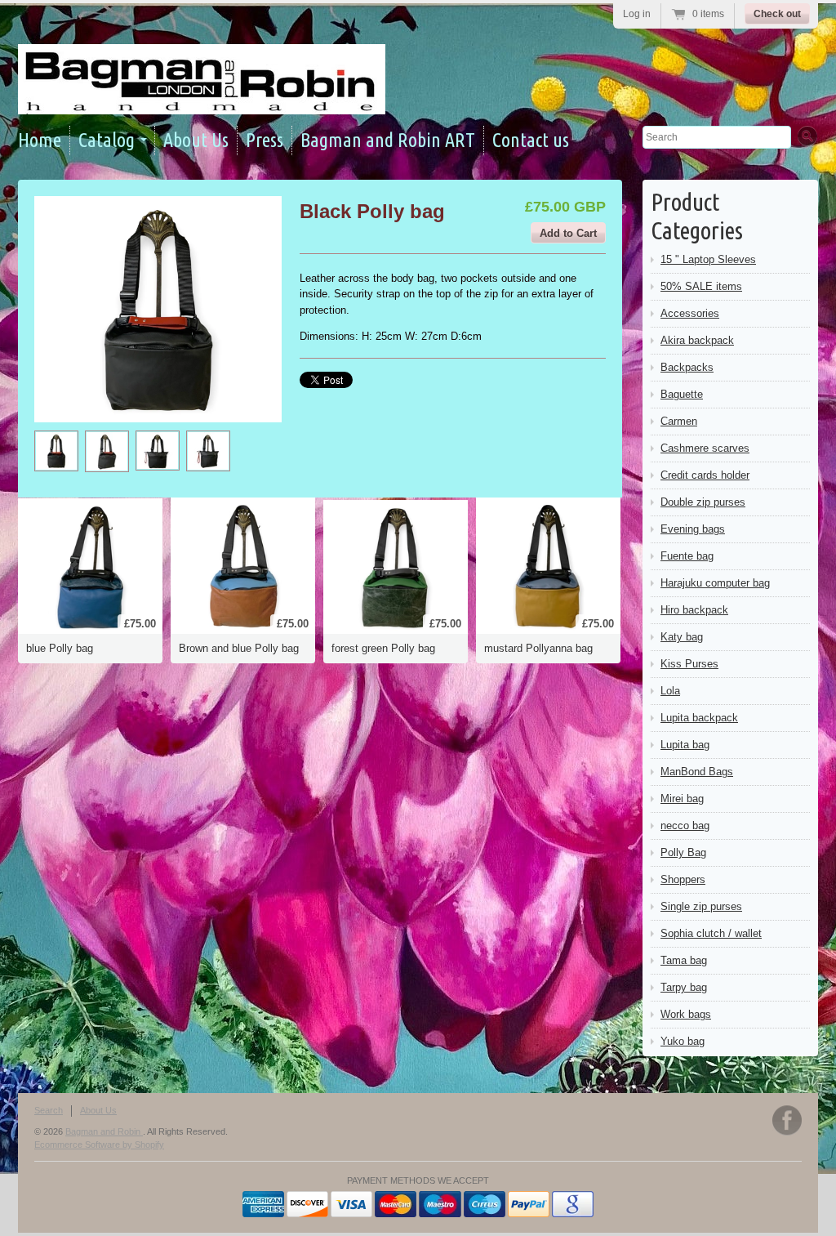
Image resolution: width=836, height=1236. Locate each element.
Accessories (689, 313)
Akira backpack (697, 340)
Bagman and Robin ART (387, 140)
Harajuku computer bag (715, 583)
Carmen (678, 421)
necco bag (684, 825)
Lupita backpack (699, 718)
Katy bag (681, 637)
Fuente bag (687, 556)
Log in (637, 14)
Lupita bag (684, 744)
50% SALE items (701, 286)
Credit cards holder (704, 475)
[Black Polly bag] (56, 451)
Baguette (681, 394)
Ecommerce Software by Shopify (99, 1144)
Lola (670, 691)
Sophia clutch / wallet (711, 933)
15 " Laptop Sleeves (708, 259)
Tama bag (683, 960)
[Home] (201, 100)
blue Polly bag (59, 648)
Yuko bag (682, 1041)
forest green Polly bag (383, 648)
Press (264, 140)
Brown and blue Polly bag (239, 648)
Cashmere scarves (704, 448)
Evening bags (692, 529)
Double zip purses (702, 502)
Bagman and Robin (104, 1131)
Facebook (787, 1120)
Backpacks (687, 367)
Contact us (530, 140)
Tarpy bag (683, 987)
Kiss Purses (689, 664)
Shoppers (682, 879)
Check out (777, 14)
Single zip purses (701, 906)
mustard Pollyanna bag (538, 648)
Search (48, 1110)
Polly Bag (683, 852)
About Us (196, 140)
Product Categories (697, 216)
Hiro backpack (694, 610)
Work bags (685, 1014)
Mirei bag (682, 798)
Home (39, 140)
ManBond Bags (696, 771)
